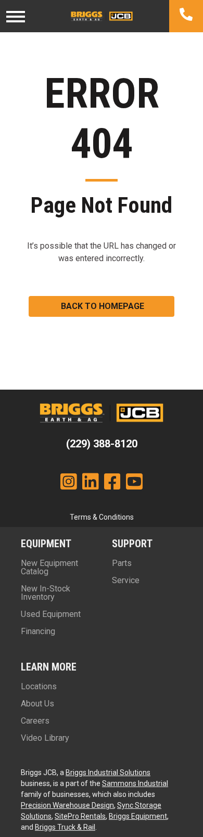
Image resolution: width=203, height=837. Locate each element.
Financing (38, 631)
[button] (101, 306)
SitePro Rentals (80, 816)
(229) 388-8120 (101, 443)
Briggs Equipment (138, 816)
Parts (122, 563)
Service (125, 580)
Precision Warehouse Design (67, 805)
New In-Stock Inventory (45, 593)
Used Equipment (51, 614)
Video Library (45, 738)
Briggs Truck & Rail (65, 827)
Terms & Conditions (102, 517)
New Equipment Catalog (49, 567)
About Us (37, 704)
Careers (35, 721)
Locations (39, 686)
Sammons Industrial (135, 783)
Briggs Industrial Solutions (108, 772)
